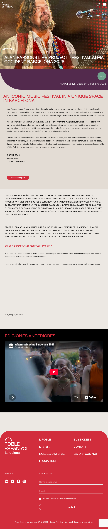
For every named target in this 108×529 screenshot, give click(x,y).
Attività (7, 49)
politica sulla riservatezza (67, 499)
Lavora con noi (85, 454)
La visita (45, 446)
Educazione (48, 461)
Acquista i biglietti (18, 177)
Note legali (69, 522)
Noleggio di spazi (52, 454)
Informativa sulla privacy (84, 522)
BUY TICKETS (82, 439)
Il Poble (45, 439)
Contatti (80, 446)
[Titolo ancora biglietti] (98, 4)
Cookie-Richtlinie (56, 522)
